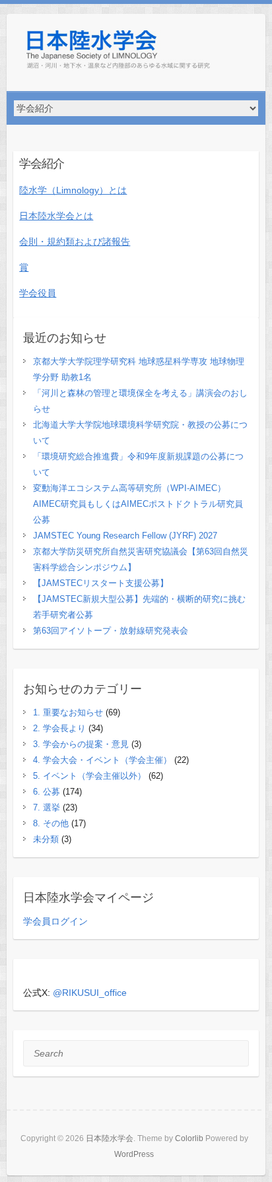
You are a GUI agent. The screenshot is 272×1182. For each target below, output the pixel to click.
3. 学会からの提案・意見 (81, 744)
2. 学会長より (59, 728)
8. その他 (51, 823)
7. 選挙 (46, 807)
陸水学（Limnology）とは (73, 190)
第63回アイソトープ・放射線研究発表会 (110, 631)
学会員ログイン (55, 921)
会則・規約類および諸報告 (74, 241)
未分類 (46, 839)
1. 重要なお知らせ (68, 712)
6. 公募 (46, 792)
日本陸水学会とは (56, 216)
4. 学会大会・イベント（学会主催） (102, 760)
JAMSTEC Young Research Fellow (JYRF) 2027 (125, 536)
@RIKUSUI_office (90, 992)
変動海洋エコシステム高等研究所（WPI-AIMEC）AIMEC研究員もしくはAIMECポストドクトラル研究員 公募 (142, 504)
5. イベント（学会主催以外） (89, 776)
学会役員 (37, 293)
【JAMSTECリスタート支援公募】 (100, 583)
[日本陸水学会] (118, 52)
